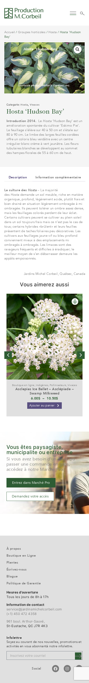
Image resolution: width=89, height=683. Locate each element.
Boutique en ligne (23, 385)
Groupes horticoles (31, 32)
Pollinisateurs (58, 385)
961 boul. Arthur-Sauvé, (25, 621)
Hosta (52, 32)
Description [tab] (18, 177)
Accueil (9, 32)
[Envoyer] (78, 656)
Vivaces (34, 104)
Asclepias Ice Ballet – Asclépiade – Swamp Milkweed (44, 391)
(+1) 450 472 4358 (21, 614)
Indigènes (42, 385)
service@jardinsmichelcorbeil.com (34, 609)
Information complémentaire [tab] (58, 177)
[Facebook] (55, 668)
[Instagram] (67, 668)
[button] (73, 13)
